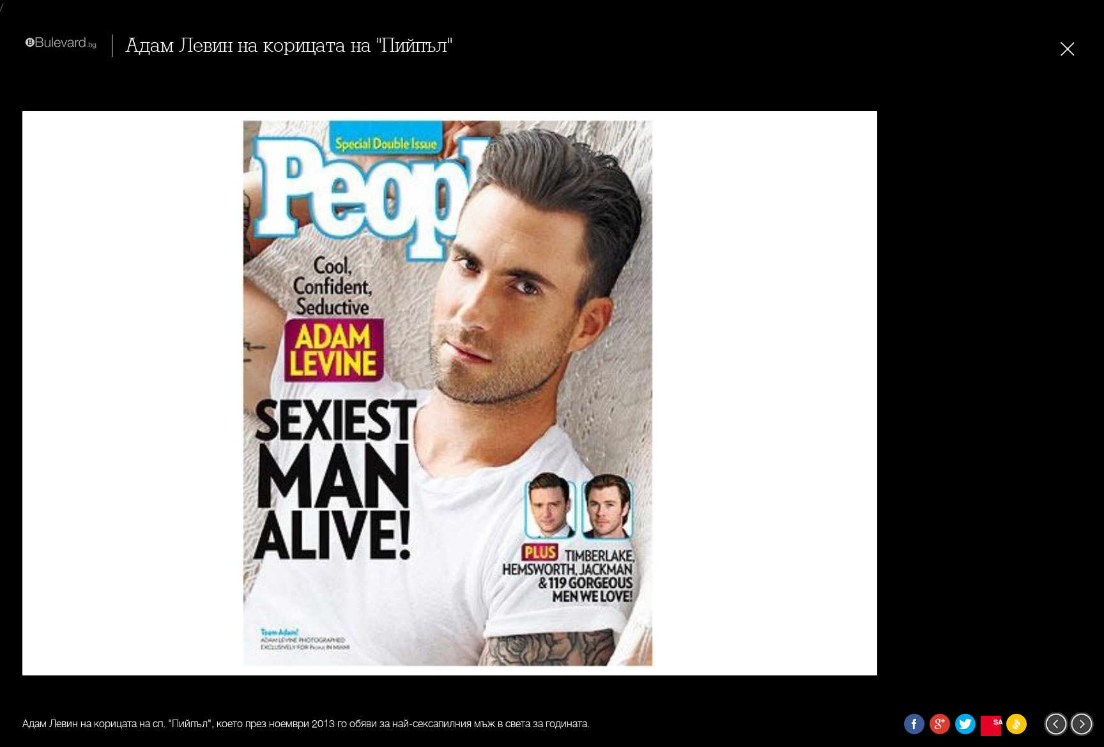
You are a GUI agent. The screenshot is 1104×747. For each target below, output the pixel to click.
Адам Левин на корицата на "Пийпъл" (288, 46)
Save (997, 722)
